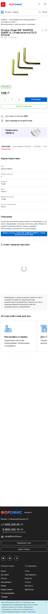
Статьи (28, 582)
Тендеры (4, 597)
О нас (27, 571)
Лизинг (3, 586)
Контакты (29, 586)
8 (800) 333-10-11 (12, 530)
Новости (28, 578)
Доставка (5, 575)
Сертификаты (30, 575)
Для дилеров (6, 582)
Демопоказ (29, 589)
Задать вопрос (24, 549)
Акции (3, 571)
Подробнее (31, 612)
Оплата (4, 578)
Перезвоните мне (24, 543)
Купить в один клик (24, 106)
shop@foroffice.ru (13, 537)
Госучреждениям (7, 593)
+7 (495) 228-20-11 (12, 525)
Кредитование (6, 589)
